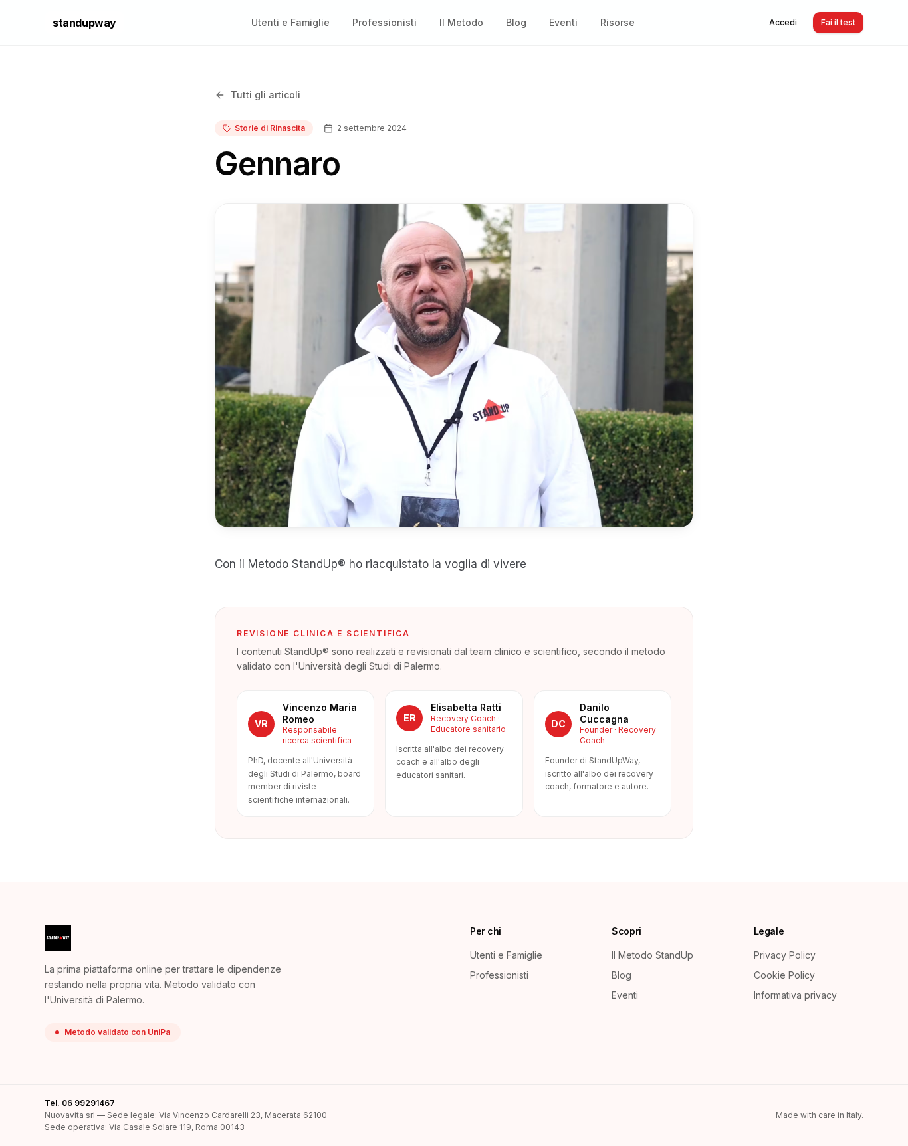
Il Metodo (461, 22)
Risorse (617, 22)
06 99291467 (88, 1103)
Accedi (783, 22)
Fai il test (838, 22)
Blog (516, 22)
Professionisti (384, 22)
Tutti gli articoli (265, 94)
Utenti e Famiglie (290, 22)
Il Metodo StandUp (652, 955)
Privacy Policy (785, 955)
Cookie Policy (784, 975)
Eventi (563, 22)
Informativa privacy (795, 995)
